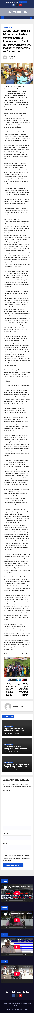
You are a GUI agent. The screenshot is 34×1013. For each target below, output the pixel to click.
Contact (26, 1009)
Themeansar (17, 1005)
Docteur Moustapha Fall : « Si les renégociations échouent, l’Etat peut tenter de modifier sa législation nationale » (23, 689)
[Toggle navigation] (16, 18)
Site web (5, 843)
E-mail (5, 834)
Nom (5, 824)
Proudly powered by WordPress (11, 1003)
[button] (28, 17)
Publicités (8, 1009)
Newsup (27, 1003)
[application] (17, 893)
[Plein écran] (30, 900)
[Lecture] (3, 900)
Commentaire (7, 790)
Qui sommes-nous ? (17, 1009)
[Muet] (28, 900)
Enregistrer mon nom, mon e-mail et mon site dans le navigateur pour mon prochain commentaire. (16, 858)
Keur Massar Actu (17, 11)
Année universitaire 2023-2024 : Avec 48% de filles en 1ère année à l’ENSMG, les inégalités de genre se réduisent (11, 689)
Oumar (13, 56)
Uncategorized (7, 27)
